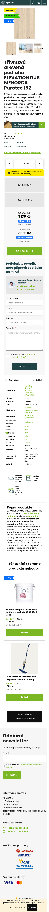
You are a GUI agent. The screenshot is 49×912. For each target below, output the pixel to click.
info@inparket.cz (26, 286)
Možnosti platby (10, 804)
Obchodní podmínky (12, 807)
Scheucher (21, 146)
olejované (28, 422)
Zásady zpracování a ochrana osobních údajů (24, 811)
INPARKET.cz (8, 798)
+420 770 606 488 (25, 289)
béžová (27, 429)
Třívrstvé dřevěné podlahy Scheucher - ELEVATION (30, 391)
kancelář (28, 412)
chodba (28, 410)
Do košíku (22, 251)
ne (25, 439)
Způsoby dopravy (11, 801)
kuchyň (27, 407)
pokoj (34, 410)
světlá (27, 442)
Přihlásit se (12, 775)
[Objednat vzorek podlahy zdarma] (24, 124)
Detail (24, 632)
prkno (27, 436)
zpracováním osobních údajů (24, 355)
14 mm (27, 426)
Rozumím (32, 907)
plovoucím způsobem (29, 416)
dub (26, 432)
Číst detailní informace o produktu (22, 152)
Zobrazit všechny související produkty (24, 716)
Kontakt (6, 814)
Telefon (9, 318)
